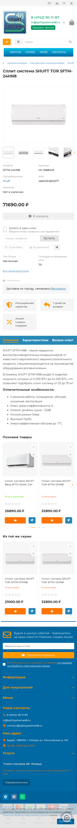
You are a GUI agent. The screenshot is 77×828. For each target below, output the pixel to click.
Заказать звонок (43, 27)
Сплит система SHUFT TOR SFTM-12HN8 (56, 482)
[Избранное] (49, 3)
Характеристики (35, 340)
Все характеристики (16, 270)
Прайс (44, 52)
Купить (49, 238)
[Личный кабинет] (71, 3)
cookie (61, 815)
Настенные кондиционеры (47, 62)
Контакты (59, 52)
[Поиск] (70, 42)
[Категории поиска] (18, 42)
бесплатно (58, 288)
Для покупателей (18, 687)
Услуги (9, 753)
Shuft (70, 62)
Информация (14, 677)
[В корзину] (15, 520)
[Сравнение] (57, 3)
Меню (8, 697)
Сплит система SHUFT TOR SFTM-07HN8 (19, 580)
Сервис (30, 52)
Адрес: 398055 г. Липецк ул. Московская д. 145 (37, 740)
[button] (3, 153)
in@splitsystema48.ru (45, 22)
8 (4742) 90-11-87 (45, 17)
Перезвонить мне (16, 782)
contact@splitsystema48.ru (24, 725)
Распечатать (13, 280)
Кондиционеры (17, 62)
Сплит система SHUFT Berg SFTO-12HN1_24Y (19, 482)
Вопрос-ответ (62, 340)
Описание (11, 340)
